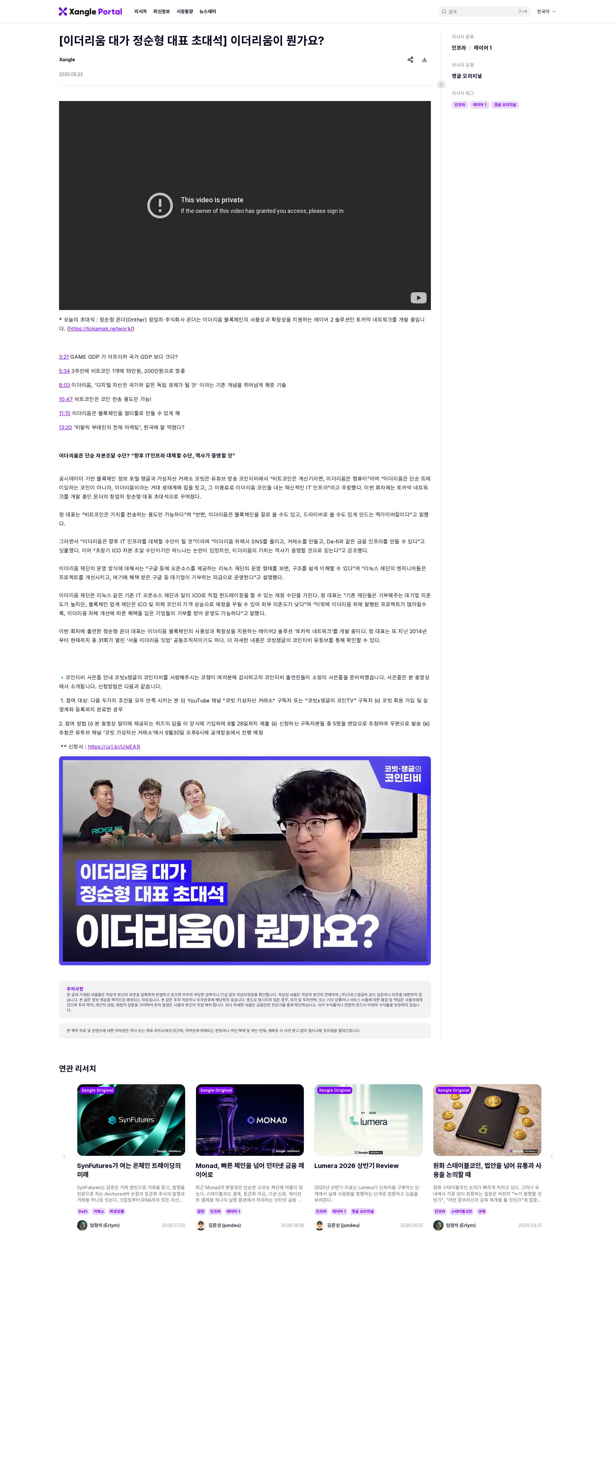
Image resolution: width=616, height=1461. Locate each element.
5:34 (64, 371)
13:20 (65, 427)
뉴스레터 (208, 11)
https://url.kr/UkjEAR (114, 746)
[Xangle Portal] (90, 11)
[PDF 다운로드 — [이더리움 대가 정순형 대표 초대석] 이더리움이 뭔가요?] (424, 59)
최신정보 (161, 11)
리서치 (140, 11)
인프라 (459, 48)
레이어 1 (483, 48)
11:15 (64, 413)
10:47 (66, 399)
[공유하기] (410, 59)
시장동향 (184, 11)
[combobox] (547, 11)
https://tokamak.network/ (101, 328)
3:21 (64, 357)
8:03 (64, 385)
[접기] (441, 84)
